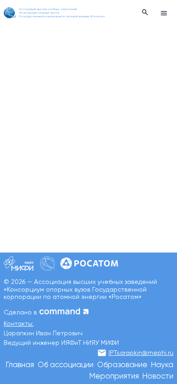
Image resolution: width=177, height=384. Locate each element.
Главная (20, 365)
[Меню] (163, 12)
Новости (158, 376)
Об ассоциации (65, 365)
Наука (162, 365)
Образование (122, 365)
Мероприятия (114, 376)
